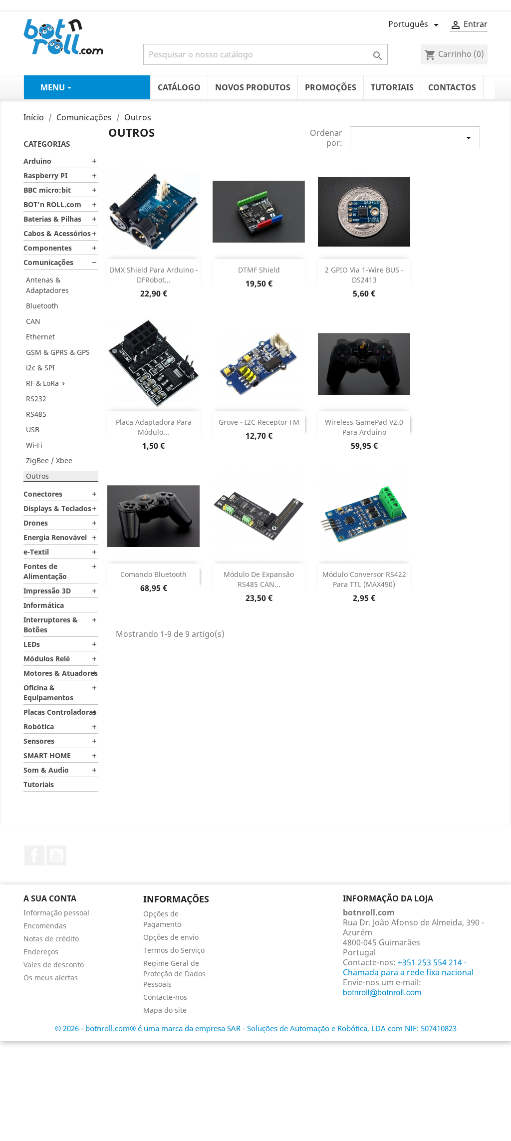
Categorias (46, 144)
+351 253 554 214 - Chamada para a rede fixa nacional (408, 967)
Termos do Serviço (174, 950)
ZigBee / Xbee (49, 460)
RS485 (36, 414)
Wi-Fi (34, 445)
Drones (35, 523)
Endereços (40, 951)
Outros (37, 476)
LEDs (31, 644)
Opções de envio (171, 937)
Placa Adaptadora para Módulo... (154, 427)
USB (32, 429)
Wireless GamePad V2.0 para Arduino (364, 427)
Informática (43, 605)
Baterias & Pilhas (52, 219)
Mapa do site (165, 1010)
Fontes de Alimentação (45, 571)
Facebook (34, 855)
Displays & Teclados (57, 508)
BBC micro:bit (47, 190)
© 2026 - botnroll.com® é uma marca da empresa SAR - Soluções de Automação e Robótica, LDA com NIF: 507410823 (256, 1028)
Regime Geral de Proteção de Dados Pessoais (174, 973)
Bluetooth (42, 305)
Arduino (37, 161)
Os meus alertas (50, 977)
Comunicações (48, 262)
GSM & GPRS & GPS (58, 352)
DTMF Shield (259, 270)
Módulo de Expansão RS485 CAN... (259, 579)
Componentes (47, 248)
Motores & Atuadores (60, 673)
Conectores (42, 494)
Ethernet (40, 336)
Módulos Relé (46, 658)
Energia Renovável (55, 537)
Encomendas (44, 925)
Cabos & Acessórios (57, 233)
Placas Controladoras (59, 712)
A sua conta (49, 898)
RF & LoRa (42, 383)
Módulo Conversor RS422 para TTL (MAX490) (364, 579)
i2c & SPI (40, 367)
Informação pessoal (56, 912)
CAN (33, 321)
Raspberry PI (45, 175)
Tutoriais (38, 784)
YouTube (56, 855)
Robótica (38, 726)
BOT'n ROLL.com (52, 204)
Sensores (38, 741)
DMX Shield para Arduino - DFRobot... (153, 275)
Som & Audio (46, 770)
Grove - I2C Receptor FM (259, 422)
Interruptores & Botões (50, 624)
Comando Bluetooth (153, 574)
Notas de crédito (51, 938)
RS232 (36, 398)
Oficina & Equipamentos (48, 692)
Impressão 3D (47, 590)
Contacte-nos (165, 997)
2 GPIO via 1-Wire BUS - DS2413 (364, 275)
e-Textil (36, 552)
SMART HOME (47, 755)
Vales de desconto (53, 964)
